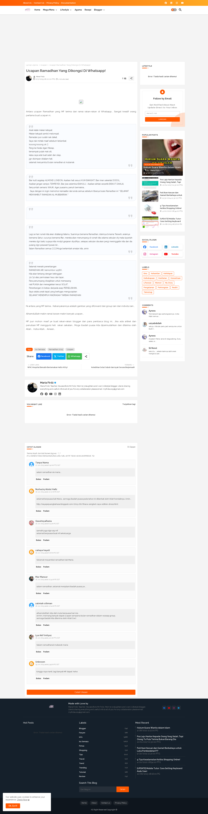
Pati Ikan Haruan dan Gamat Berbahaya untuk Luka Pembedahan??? (171, 195)
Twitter (60, 356)
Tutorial (103, 772)
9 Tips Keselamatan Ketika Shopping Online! (171, 207)
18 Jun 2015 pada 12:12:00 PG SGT (48, 492)
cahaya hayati (42, 550)
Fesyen (103, 733)
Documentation (68, 3)
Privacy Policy (53, 3)
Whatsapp (75, 356)
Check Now (22, 800)
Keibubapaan (149, 278)
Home (37, 10)
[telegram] (46, 393)
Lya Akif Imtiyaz (43, 635)
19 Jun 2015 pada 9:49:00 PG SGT (47, 664)
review (103, 776)
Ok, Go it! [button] (12, 806)
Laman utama (32, 65)
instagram (154, 254)
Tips (103, 755)
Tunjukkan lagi (128, 404)
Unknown (40, 662)
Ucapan (43, 65)
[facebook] (41, 393)
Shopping (103, 750)
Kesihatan (162, 278)
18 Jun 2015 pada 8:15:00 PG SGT (47, 524)
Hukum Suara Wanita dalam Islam (153, 728)
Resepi (88, 10)
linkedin (174, 247)
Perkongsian (163, 288)
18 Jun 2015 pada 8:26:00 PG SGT (47, 553)
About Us (27, 3)
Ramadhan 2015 (56, 349)
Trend (103, 763)
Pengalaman (149, 288)
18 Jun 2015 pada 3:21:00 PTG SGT (48, 638)
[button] (174, 9)
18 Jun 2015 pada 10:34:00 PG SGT (48, 579)
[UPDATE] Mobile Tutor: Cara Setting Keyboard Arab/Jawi (170, 221)
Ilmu (145, 273)
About (94, 803)
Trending (103, 768)
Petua (103, 746)
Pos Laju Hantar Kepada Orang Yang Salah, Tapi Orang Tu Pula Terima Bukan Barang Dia (171, 183)
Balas (38, 479)
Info (103, 737)
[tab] (37, 10)
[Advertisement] (104, 37)
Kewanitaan (176, 278)
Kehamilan (155, 273)
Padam (46, 479)
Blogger (98, 10)
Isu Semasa (40, 349)
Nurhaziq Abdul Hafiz (46, 489)
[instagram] (55, 393)
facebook (154, 247)
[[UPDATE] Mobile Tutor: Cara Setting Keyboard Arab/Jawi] (150, 222)
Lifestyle (64, 10)
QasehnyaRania (43, 521)
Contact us (39, 3)
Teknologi (148, 292)
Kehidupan (168, 273)
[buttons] (166, 3)
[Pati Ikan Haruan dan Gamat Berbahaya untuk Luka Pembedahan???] (150, 196)
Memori (158, 283)
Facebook (45, 356)
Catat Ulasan (81, 692)
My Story (169, 283)
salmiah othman (43, 603)
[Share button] (86, 356)
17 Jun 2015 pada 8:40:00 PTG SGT (48, 465)
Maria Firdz (47, 382)
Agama (78, 10)
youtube (175, 254)
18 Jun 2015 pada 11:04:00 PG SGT (48, 606)
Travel (103, 759)
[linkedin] (59, 393)
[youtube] (50, 393)
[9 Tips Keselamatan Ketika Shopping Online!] (150, 209)
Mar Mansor (41, 577)
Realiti (175, 288)
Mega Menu (48, 10)
